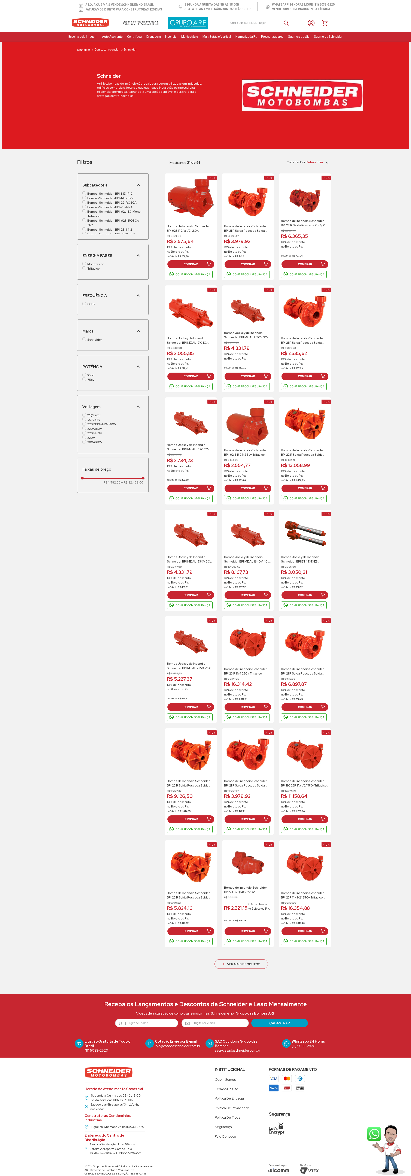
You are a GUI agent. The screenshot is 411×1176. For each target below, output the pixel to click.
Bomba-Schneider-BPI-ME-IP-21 (110, 194)
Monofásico (95, 264)
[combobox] (261, 23)
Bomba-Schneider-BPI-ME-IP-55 (110, 198)
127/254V (93, 420)
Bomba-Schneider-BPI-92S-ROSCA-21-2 (113, 223)
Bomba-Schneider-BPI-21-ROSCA (111, 234)
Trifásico (93, 268)
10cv (90, 375)
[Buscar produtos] (288, 23)
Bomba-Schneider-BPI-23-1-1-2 (109, 229)
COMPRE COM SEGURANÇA (193, 274)
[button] (112, 185)
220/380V (94, 429)
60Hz (91, 304)
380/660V (94, 442)
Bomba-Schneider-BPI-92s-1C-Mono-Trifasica (114, 214)
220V (91, 438)
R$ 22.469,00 (132, 482)
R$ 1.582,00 (112, 482)
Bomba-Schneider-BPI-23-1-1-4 (110, 207)
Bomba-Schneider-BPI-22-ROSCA (112, 202)
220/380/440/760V (101, 424)
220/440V (94, 433)
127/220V (94, 415)
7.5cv (90, 380)
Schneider (94, 340)
